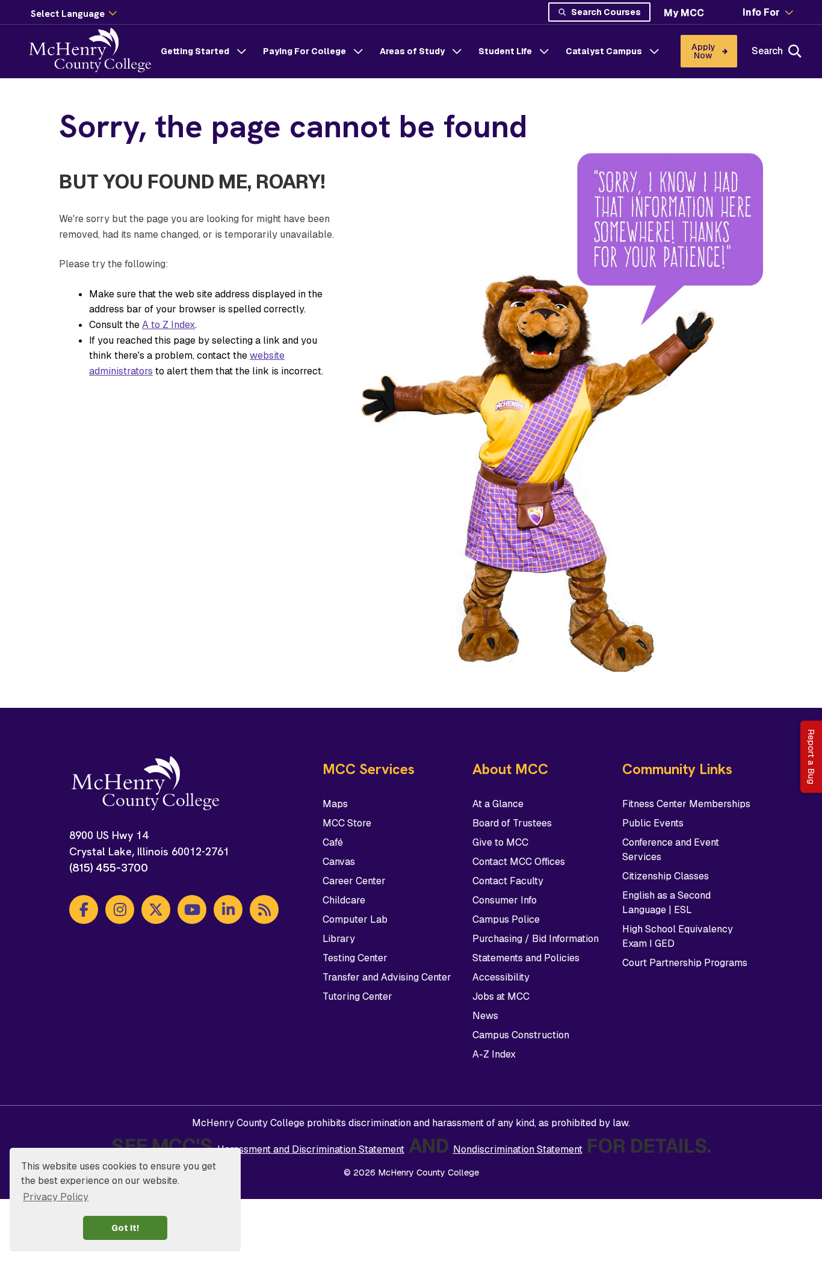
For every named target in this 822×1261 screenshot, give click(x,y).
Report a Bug (811, 756)
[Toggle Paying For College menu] (358, 51)
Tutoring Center (357, 996)
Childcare (344, 900)
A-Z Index (494, 1054)
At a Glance (498, 804)
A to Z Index (168, 324)
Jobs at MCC (501, 996)
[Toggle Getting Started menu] (241, 51)
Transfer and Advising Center (387, 977)
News (485, 1015)
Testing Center (355, 958)
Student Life (505, 51)
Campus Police (506, 919)
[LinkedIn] (228, 909)
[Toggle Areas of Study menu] (457, 51)
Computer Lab (355, 919)
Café (333, 842)
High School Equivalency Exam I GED (677, 936)
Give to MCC (500, 842)
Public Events (653, 823)
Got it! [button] (125, 1227)
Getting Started (195, 51)
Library (339, 938)
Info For (761, 12)
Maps (335, 804)
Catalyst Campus (604, 51)
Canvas (339, 861)
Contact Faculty (507, 881)
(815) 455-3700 (108, 868)
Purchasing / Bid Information (535, 938)
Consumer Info (504, 900)
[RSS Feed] (264, 909)
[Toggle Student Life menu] (544, 51)
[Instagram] (119, 909)
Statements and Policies (525, 958)
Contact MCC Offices (518, 861)
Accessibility (501, 977)
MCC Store (347, 823)
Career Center (354, 881)
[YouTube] (192, 909)
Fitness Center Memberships (686, 804)
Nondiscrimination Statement (518, 1149)
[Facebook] (83, 909)
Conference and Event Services (670, 849)
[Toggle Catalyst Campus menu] (654, 51)
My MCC (684, 13)
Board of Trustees (512, 823)
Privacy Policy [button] (55, 1197)
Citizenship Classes (665, 876)
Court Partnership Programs (684, 962)
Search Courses (606, 12)
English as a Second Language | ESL (666, 902)
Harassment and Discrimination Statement (310, 1149)
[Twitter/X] (155, 909)
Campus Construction (520, 1035)
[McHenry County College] (95, 51)
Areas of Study (412, 51)
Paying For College (304, 51)
